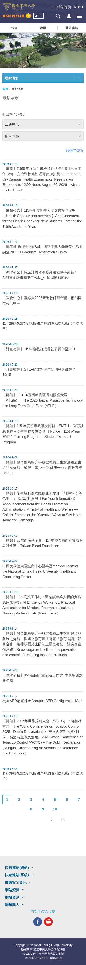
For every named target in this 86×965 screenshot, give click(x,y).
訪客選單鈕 (68, 16)
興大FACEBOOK (37, 921)
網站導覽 (64, 7)
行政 (14, 28)
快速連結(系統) (17, 875)
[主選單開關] (79, 16)
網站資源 (12, 890)
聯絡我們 (56, 958)
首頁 (5, 89)
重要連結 (71, 28)
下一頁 (51, 820)
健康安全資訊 (16, 882)
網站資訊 (12, 897)
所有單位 (12, 136)
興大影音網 (48, 921)
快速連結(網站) (17, 867)
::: (51, 7)
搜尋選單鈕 (58, 16)
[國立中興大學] (18, 7)
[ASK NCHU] (16, 16)
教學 (43, 28)
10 (55, 809)
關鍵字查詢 (75, 151)
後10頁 (63, 820)
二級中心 (12, 124)
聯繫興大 (12, 905)
